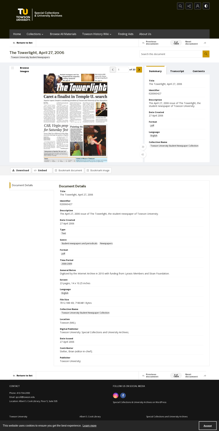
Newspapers (106, 243)
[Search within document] (206, 54)
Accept (208, 425)
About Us (145, 34)
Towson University (18, 416)
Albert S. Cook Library (90, 416)
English (154, 135)
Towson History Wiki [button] (95, 34)
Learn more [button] (89, 425)
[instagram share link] (115, 395)
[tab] (155, 70)
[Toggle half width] (142, 154)
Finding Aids (125, 34)
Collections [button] (34, 34)
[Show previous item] (113, 70)
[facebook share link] (123, 395)
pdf (152, 125)
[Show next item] (139, 70)
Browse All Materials (63, 34)
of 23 (132, 69)
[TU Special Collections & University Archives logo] (40, 14)
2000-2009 (67, 263)
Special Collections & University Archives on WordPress (139, 402)
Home (17, 34)
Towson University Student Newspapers (30, 57)
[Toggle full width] (142, 146)
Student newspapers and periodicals (79, 243)
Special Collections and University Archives (167, 416)
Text (64, 233)
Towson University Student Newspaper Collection (174, 145)
